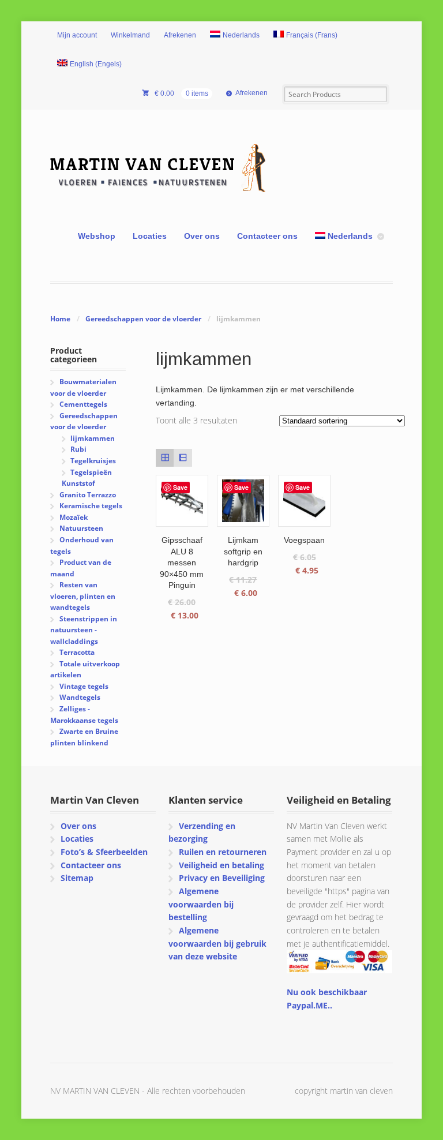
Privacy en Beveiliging (222, 877)
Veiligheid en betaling (221, 865)
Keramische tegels (90, 506)
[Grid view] (165, 458)
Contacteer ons (267, 236)
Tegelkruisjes (93, 461)
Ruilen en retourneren (222, 851)
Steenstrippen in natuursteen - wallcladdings (83, 630)
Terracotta (77, 652)
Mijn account (77, 35)
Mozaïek (73, 517)
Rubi (78, 449)
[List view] (183, 458)
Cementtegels (83, 404)
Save (180, 487)
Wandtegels (79, 697)
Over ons (202, 236)
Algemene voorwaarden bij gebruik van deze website (217, 943)
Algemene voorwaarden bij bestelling (201, 904)
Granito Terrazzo (87, 495)
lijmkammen (92, 438)
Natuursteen (81, 528)
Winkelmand (130, 35)
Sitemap (77, 877)
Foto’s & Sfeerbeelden (104, 851)
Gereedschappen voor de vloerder (143, 319)
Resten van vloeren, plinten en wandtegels (82, 596)
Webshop (96, 236)
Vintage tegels (83, 686)
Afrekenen (180, 35)
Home (60, 319)
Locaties (150, 236)
